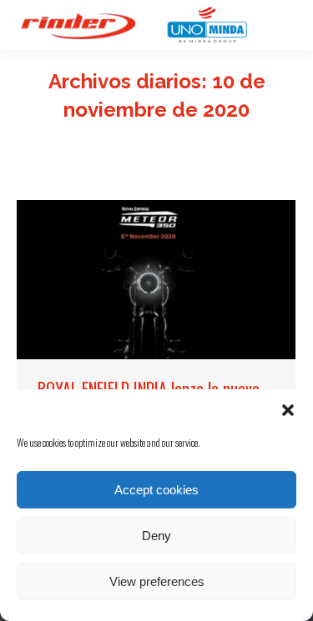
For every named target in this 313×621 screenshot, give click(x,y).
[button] (288, 410)
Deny (156, 535)
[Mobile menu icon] (279, 25)
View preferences (156, 581)
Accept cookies (156, 490)
